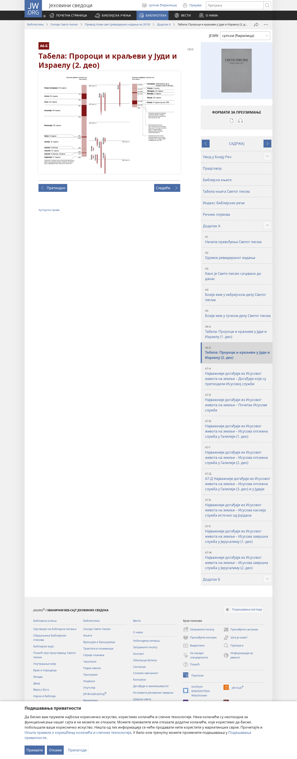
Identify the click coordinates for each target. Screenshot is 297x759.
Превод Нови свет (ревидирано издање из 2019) (117, 24)
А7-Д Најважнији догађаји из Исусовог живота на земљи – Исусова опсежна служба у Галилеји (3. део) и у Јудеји (237, 481)
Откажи (55, 750)
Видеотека (90, 700)
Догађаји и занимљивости (151, 686)
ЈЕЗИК (214, 35)
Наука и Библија (44, 696)
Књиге (87, 635)
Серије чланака (93, 655)
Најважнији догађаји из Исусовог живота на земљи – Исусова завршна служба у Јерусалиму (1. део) (236, 534)
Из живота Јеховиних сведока (153, 692)
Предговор (212, 168)
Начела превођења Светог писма (233, 239)
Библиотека (35, 24)
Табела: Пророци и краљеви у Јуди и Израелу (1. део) (236, 332)
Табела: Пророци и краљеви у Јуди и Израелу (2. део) (237, 353)
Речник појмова (216, 214)
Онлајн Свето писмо (64, 24)
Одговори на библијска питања (54, 629)
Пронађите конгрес (200, 637)
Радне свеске (92, 668)
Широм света (142, 699)
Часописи (89, 661)
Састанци (139, 667)
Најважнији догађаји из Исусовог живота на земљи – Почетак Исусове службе (236, 403)
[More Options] (266, 24)
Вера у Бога (41, 689)
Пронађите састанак (241, 629)
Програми (90, 674)
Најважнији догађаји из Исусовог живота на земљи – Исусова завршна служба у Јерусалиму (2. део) (236, 560)
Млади (38, 677)
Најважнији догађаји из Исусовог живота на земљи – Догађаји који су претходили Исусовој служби (235, 376)
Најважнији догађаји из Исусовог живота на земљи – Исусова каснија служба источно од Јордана (235, 508)
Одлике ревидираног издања (230, 255)
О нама (138, 632)
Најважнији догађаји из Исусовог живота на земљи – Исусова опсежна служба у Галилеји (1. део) (236, 429)
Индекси (89, 681)
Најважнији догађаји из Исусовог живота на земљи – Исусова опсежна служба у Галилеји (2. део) (236, 455)
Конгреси (139, 679)
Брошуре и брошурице (99, 642)
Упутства (89, 687)
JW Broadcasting (95, 694)
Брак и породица (45, 670)
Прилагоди (77, 750)
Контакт (138, 654)
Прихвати (35, 750)
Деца (36, 683)
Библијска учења (45, 621)
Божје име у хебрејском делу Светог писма (235, 295)
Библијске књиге (217, 179)
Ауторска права (49, 210)
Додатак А (164, 24)
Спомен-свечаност (145, 673)
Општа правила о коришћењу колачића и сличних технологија (78, 732)
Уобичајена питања (146, 641)
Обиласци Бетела (145, 660)
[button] (113, 15)
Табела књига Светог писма (226, 191)
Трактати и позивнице (98, 648)
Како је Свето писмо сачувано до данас (233, 274)
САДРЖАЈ (236, 143)
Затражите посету (145, 647)
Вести (137, 621)
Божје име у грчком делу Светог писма (238, 313)
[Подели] (256, 24)
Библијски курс (43, 646)
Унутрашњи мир (44, 664)
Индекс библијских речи (224, 203)
